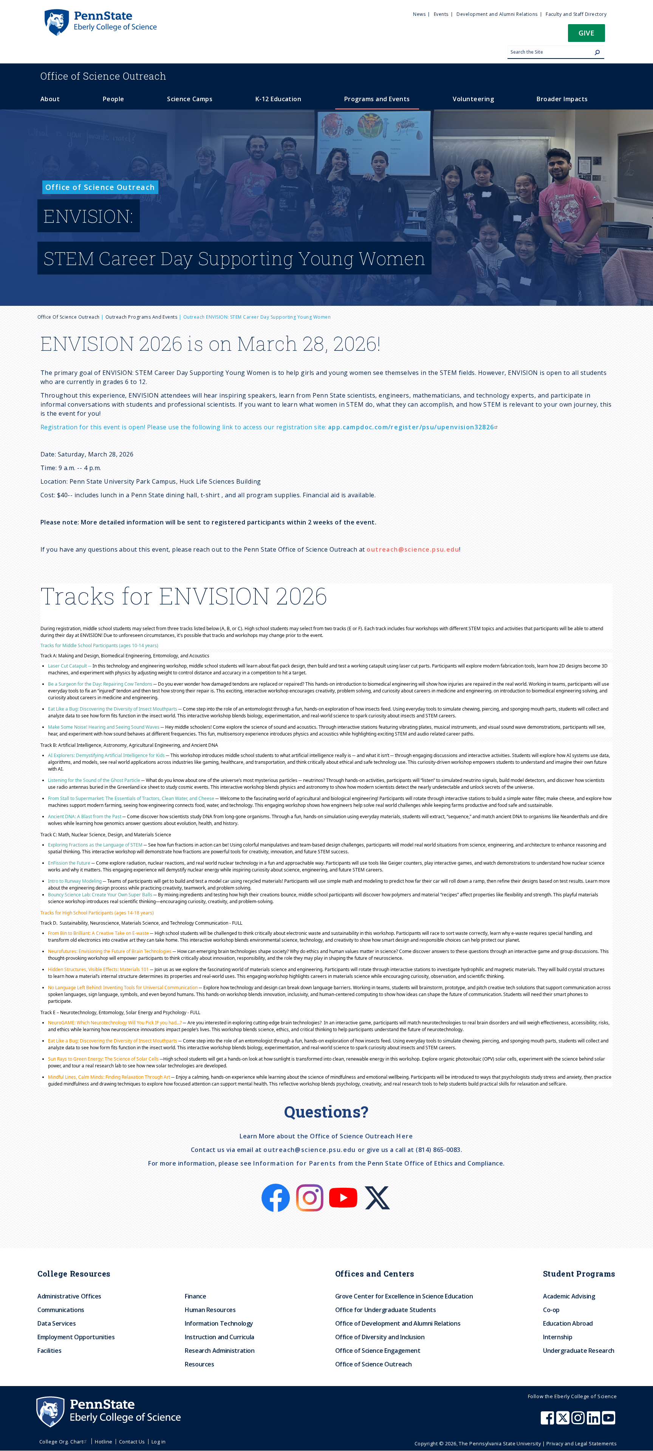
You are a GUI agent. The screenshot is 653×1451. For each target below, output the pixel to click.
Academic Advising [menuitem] (569, 1296)
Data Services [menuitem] (56, 1323)
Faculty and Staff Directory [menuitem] (576, 14)
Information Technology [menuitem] (219, 1323)
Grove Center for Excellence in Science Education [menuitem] (404, 1296)
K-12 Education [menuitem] (278, 99)
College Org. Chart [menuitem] (61, 1441)
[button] (586, 35)
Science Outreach (103, 75)
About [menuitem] (50, 99)
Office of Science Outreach (68, 317)
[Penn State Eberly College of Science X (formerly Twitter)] (563, 1421)
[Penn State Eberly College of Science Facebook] (548, 1421)
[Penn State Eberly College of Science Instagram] (578, 1421)
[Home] (100, 12)
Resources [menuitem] (199, 1364)
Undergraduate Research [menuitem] (578, 1350)
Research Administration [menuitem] (220, 1350)
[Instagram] (310, 1188)
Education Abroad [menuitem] (568, 1323)
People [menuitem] (113, 99)
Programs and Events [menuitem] (377, 99)
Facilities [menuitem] (49, 1350)
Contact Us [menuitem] (132, 1441)
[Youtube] (344, 1188)
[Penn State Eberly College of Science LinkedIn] (594, 1421)
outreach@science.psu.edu (413, 549)
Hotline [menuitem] (103, 1441)
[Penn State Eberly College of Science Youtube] (609, 1421)
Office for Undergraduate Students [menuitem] (385, 1310)
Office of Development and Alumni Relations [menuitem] (398, 1323)
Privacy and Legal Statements (581, 1443)
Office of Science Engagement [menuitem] (378, 1350)
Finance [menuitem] (195, 1296)
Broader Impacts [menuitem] (562, 99)
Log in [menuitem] (159, 1441)
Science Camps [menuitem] (189, 99)
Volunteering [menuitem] (473, 99)
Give (586, 32)
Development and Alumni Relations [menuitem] (496, 14)
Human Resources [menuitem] (210, 1310)
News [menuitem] (419, 14)
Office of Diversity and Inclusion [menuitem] (380, 1337)
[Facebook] (276, 1188)
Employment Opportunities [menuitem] (76, 1337)
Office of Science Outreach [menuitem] (373, 1364)
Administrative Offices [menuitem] (69, 1296)
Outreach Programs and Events (141, 317)
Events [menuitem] (441, 14)
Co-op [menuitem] (551, 1310)
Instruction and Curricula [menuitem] (219, 1337)
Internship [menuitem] (557, 1337)
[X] (377, 1188)
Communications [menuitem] (60, 1310)
